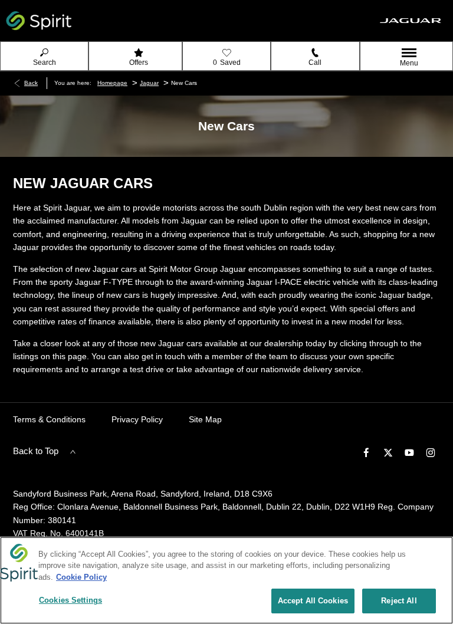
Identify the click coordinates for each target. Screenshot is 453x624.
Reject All (398, 600)
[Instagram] (430, 452)
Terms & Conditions (49, 419)
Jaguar (149, 83)
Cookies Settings (70, 600)
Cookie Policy (81, 577)
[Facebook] (366, 452)
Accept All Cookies (313, 600)
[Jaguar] (410, 20)
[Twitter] (388, 452)
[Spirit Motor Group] (39, 20)
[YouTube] (409, 452)
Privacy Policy (137, 419)
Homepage (112, 83)
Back (31, 83)
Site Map (205, 419)
